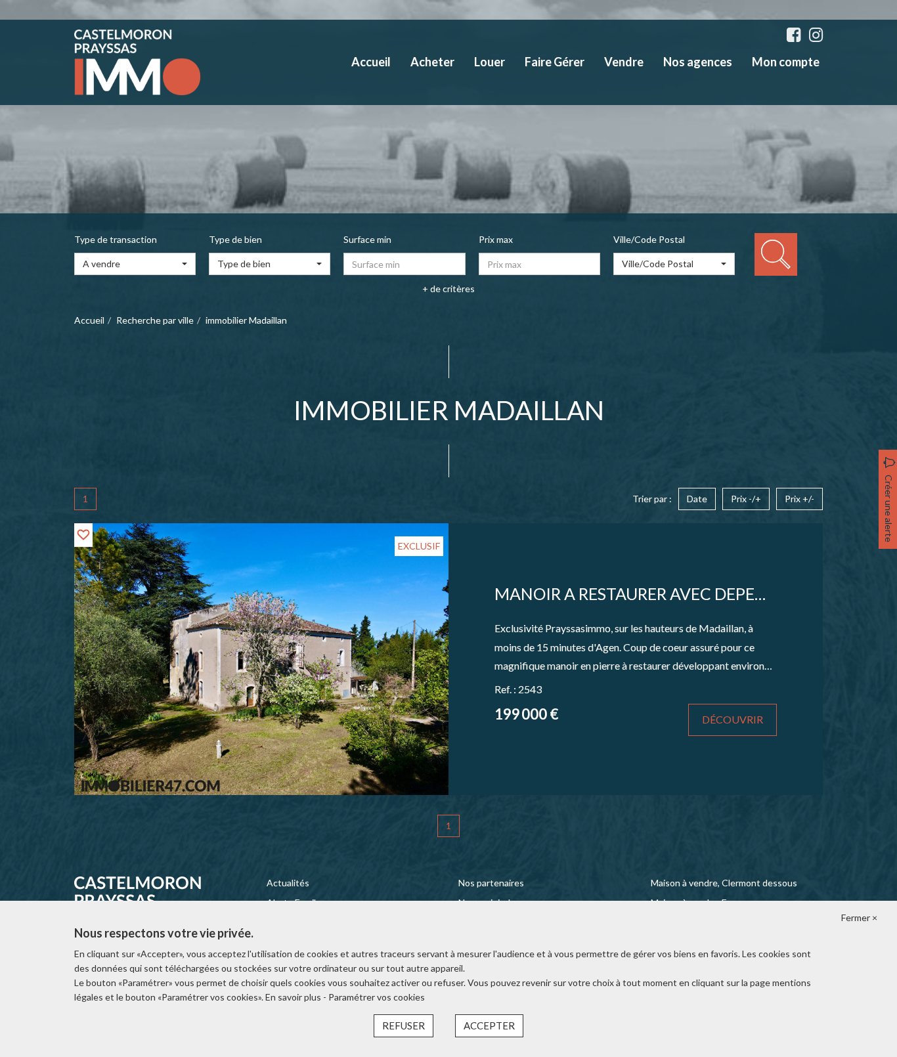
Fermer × (859, 917)
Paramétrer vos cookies (376, 997)
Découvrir (732, 719)
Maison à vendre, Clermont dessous (724, 882)
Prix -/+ (746, 498)
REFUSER (403, 1025)
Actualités (288, 882)
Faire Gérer (554, 61)
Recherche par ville (155, 320)
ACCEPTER (489, 1025)
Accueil (371, 61)
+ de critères (448, 288)
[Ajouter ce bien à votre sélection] (83, 534)
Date (697, 498)
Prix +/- (799, 498)
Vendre (624, 61)
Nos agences (697, 61)
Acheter (432, 61)
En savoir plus (294, 997)
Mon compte (786, 61)
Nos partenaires (491, 882)
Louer (489, 61)
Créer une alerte (888, 508)
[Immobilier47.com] (137, 61)
